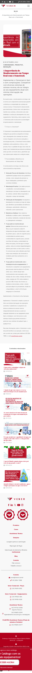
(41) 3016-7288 (17, 580)
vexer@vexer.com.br (17, 577)
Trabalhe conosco (16, 566)
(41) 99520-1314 (17, 597)
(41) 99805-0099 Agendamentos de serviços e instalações (17, 613)
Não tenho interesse (6, 667)
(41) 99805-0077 (17, 625)
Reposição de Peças (16, 546)
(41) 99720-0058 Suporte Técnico (17, 609)
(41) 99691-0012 (17, 588)
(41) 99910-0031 (17, 599)
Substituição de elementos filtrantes (16, 550)
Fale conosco (16, 563)
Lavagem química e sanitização (16, 542)
